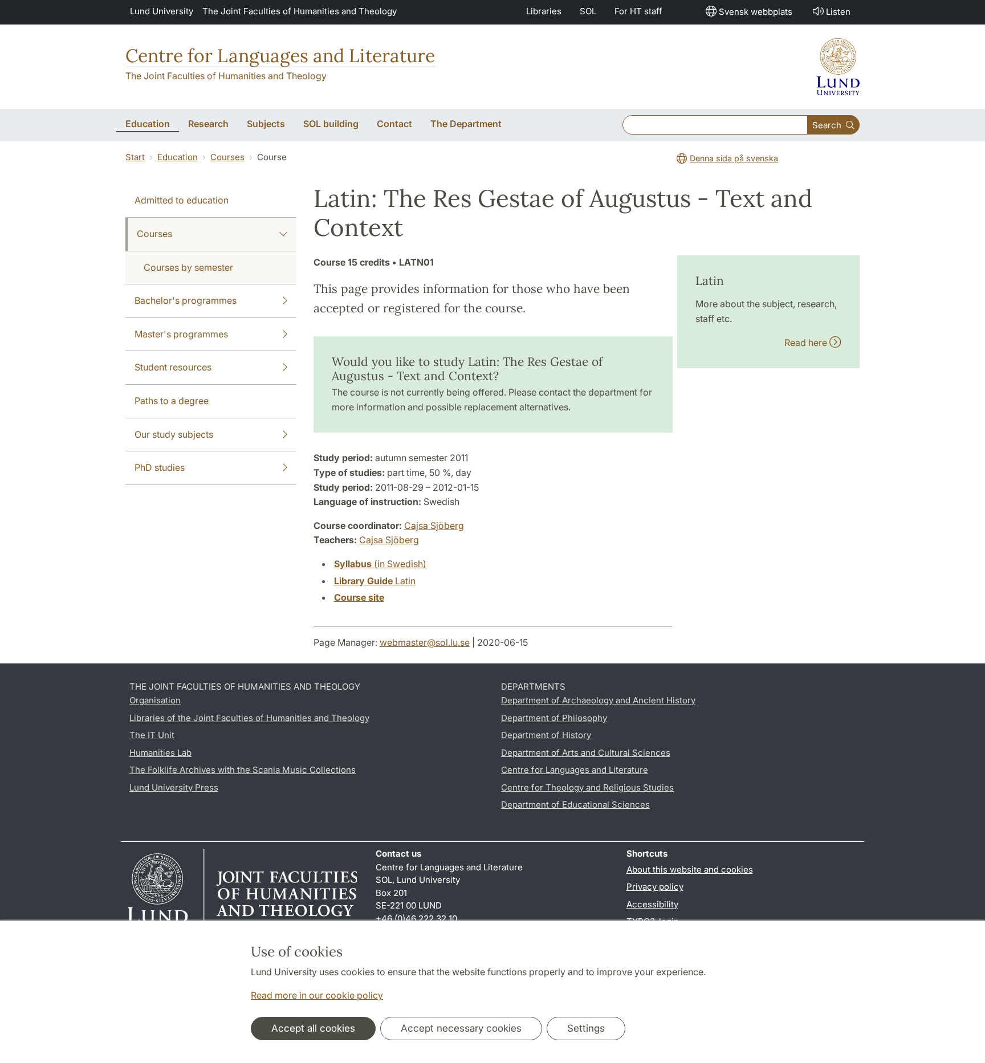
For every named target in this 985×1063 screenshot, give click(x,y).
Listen (838, 11)
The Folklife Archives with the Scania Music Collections (242, 769)
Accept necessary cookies (461, 1028)
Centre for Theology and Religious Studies (587, 787)
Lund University (161, 11)
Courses (227, 157)
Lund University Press (173, 787)
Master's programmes (181, 334)
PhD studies (160, 467)
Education (177, 157)
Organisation (155, 700)
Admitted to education (182, 200)
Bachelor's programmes (186, 300)
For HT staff (638, 11)
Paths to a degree (172, 400)
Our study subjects (174, 434)
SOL (588, 11)
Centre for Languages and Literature (280, 55)
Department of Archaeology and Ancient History (598, 700)
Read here (806, 342)
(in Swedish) (380, 563)
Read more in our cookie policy (317, 995)
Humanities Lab (160, 752)
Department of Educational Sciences (575, 804)
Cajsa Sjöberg (434, 525)
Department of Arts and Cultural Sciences (585, 752)
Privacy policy (654, 886)
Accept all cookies (313, 1028)
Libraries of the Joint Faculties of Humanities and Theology (249, 717)
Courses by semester (188, 267)
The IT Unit (151, 735)
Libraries (543, 11)
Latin (375, 581)
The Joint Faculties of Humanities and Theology (299, 11)
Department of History (546, 735)
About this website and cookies (689, 869)
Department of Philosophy (554, 717)
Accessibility (652, 904)
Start (135, 157)
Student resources (173, 367)
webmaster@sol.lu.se (425, 642)
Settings (586, 1028)
